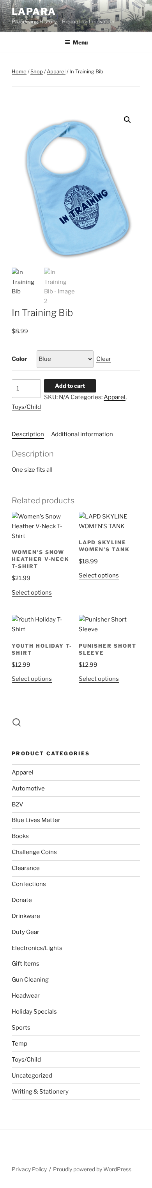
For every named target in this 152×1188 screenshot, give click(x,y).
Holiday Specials (34, 1011)
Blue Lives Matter (36, 820)
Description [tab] (28, 434)
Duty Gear (25, 932)
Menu (80, 42)
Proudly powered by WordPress (92, 1169)
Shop (36, 71)
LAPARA (34, 11)
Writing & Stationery (40, 1091)
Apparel (56, 71)
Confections (29, 884)
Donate (22, 900)
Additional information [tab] (82, 434)
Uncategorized (32, 1075)
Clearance (26, 868)
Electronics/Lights (37, 948)
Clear (103, 358)
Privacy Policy (29, 1169)
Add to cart (70, 385)
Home (19, 71)
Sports (21, 1027)
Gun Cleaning (30, 979)
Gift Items (25, 963)
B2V (17, 804)
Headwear (26, 995)
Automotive (28, 788)
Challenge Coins (34, 852)
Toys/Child (26, 406)
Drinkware (26, 916)
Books (20, 836)
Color (19, 358)
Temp (19, 1043)
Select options (32, 592)
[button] (127, 120)
